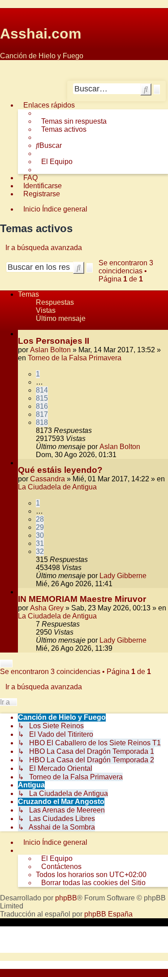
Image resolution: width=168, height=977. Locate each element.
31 (40, 543)
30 (40, 535)
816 (42, 406)
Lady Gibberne (122, 575)
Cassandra (47, 479)
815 (42, 398)
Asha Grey (47, 608)
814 (42, 390)
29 (40, 527)
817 (42, 414)
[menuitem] (71, 121)
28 (40, 519)
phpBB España (108, 914)
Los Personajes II (53, 341)
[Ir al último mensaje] (144, 447)
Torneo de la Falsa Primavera (74, 358)
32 (40, 551)
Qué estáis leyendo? (60, 470)
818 (42, 422)
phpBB (66, 898)
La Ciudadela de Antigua (57, 487)
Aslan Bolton (50, 350)
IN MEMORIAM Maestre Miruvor (82, 599)
